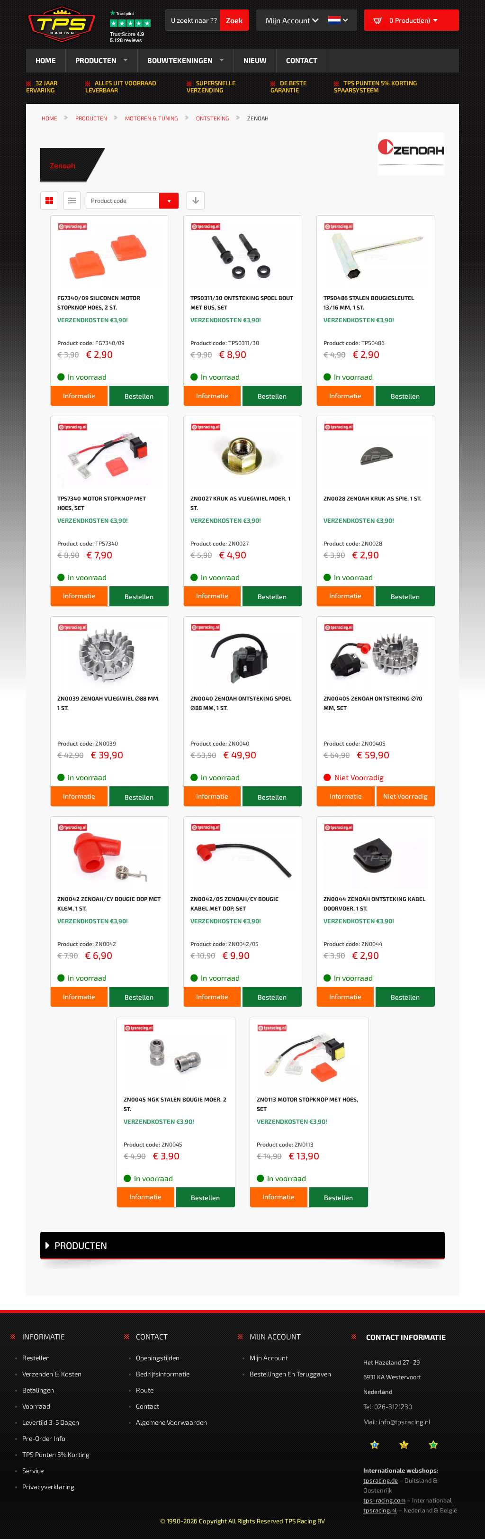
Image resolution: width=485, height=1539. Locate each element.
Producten (91, 118)
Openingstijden (158, 1358)
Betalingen (38, 1390)
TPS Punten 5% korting (56, 1454)
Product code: (75, 342)
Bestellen (36, 1358)
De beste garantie (288, 86)
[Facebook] (374, 1448)
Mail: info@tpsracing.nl (397, 1422)
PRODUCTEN (96, 60)
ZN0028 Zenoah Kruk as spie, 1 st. (372, 498)
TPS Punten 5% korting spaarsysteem (375, 86)
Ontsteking (212, 118)
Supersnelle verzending (211, 86)
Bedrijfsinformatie (162, 1374)
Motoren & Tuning (151, 118)
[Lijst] (72, 200)
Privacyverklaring (48, 1487)
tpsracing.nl (380, 1510)
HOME (46, 60)
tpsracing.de (380, 1480)
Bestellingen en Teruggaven (290, 1374)
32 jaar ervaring (41, 86)
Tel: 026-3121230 (387, 1406)
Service (33, 1470)
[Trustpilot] (433, 1448)
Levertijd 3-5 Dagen (50, 1422)
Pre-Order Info (43, 1438)
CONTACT (301, 60)
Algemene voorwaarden (171, 1422)
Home (49, 118)
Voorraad (36, 1406)
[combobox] (197, 20)
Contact (147, 1406)
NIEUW (255, 60)
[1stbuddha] (404, 1448)
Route (144, 1390)
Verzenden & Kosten (51, 1374)
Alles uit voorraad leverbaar (120, 86)
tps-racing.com (384, 1500)
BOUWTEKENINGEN (180, 60)
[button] (338, 20)
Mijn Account (269, 1358)
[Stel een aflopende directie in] (195, 200)
